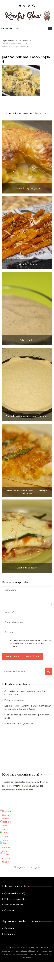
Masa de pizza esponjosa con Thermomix (27, 416)
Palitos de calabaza (27, 264)
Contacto (9, 910)
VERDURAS (23, 41)
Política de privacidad (15, 899)
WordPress (36, 954)
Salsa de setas (27, 340)
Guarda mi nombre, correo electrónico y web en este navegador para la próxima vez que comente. (30, 643)
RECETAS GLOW (30, 947)
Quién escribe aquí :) (14, 893)
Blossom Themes (11, 954)
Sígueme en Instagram (28, 867)
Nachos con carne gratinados (19, 723)
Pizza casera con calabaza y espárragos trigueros (27, 491)
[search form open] (33, 6)
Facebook (9, 928)
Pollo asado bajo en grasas (27, 188)
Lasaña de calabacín (27, 567)
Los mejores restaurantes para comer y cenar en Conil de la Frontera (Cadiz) (27, 707)
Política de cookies (13, 904)
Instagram (9, 934)
